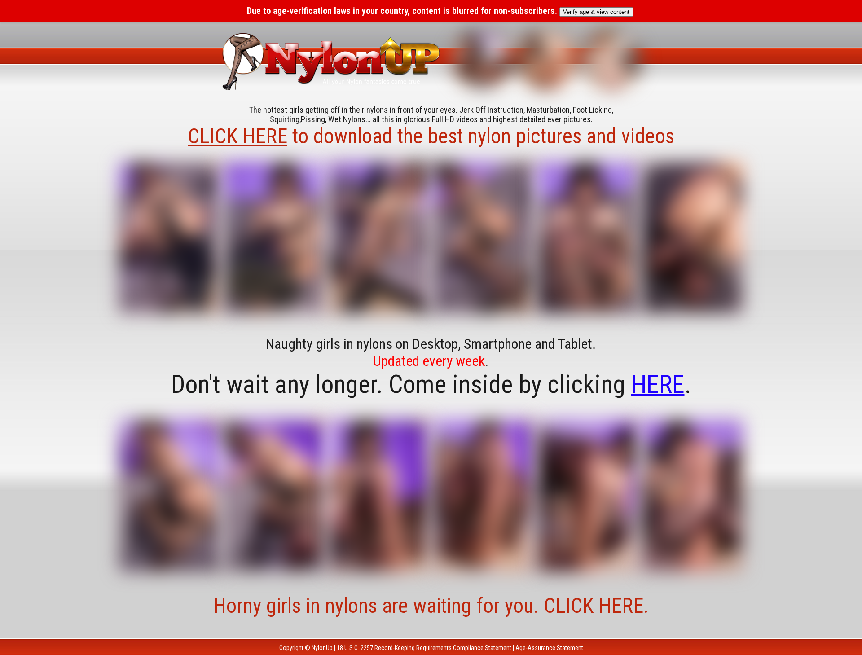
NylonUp (322, 647)
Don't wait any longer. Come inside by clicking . (431, 384)
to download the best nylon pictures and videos (431, 136)
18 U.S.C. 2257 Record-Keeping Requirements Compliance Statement (424, 647)
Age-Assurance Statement (549, 647)
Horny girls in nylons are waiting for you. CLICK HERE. (431, 605)
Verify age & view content (596, 12)
